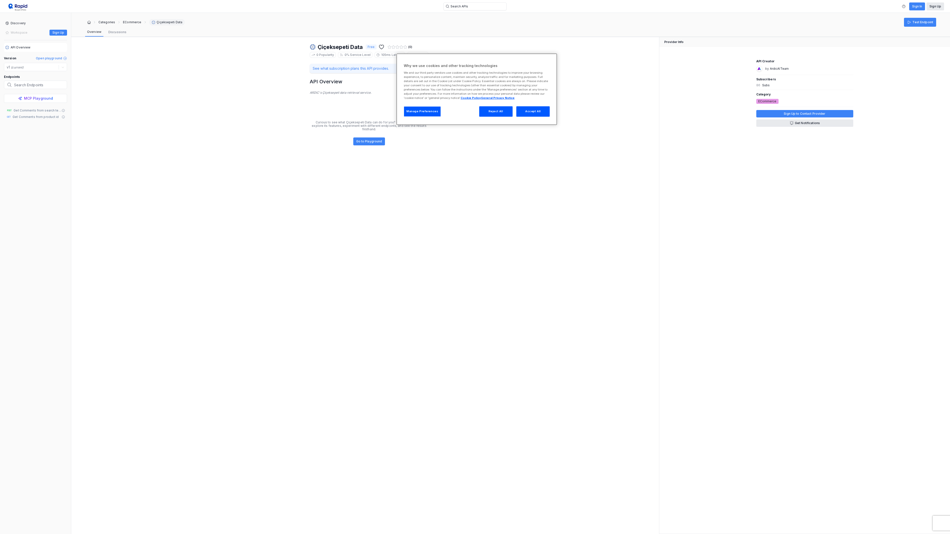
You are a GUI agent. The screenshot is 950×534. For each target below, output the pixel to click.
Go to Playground (369, 141)
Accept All (533, 111)
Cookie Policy (471, 98)
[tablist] (106, 32)
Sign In (917, 6)
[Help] (904, 6)
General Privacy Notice (498, 98)
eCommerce (132, 22)
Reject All (496, 111)
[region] (476, 89)
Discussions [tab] (117, 32)
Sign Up (935, 6)
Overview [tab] (94, 32)
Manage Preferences (422, 111)
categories (106, 22)
